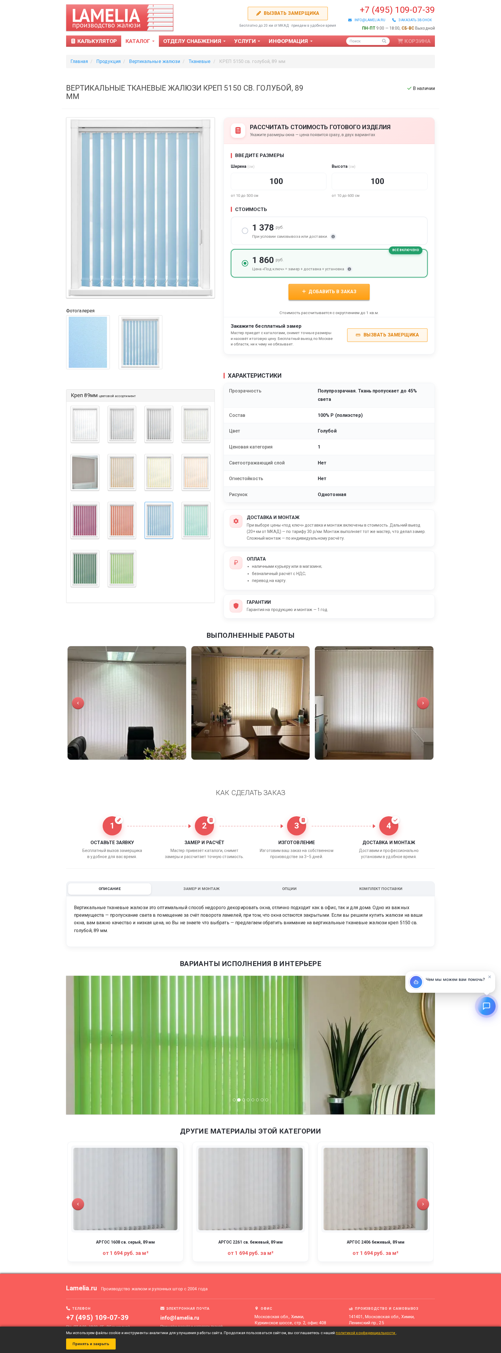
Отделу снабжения (193, 41)
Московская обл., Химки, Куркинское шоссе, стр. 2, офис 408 (290, 1319)
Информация (289, 41)
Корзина (417, 41)
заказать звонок (414, 20)
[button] (78, 703)
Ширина (243, 166)
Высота (343, 166)
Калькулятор (96, 41)
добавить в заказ (332, 291)
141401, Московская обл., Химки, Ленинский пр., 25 (382, 1319)
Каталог (139, 41)
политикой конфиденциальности (366, 1333)
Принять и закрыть (90, 1344)
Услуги (245, 41)
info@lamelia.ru (368, 20)
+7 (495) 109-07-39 (397, 10)
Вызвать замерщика (291, 13)
